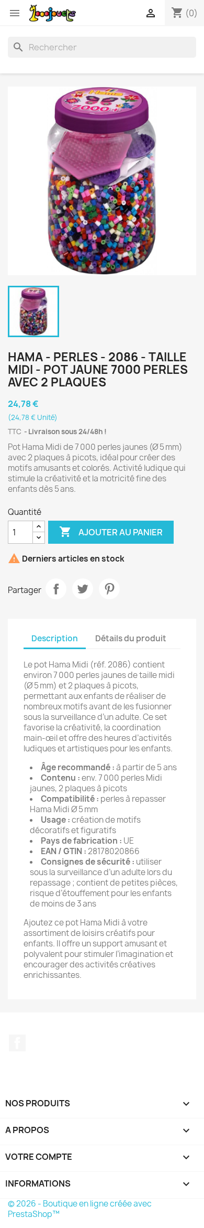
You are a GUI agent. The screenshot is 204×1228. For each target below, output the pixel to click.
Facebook (17, 1043)
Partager (56, 588)
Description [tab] (54, 638)
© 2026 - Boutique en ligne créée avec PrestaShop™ (80, 1209)
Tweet (82, 588)
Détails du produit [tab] (130, 638)
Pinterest (109, 588)
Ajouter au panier (111, 531)
